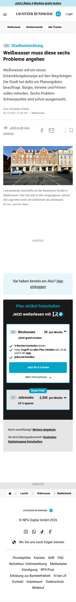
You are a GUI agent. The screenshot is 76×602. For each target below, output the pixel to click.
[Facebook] (50, 531)
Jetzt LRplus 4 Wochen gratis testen (38, 3)
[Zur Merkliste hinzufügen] (70, 130)
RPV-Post (47, 570)
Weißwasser (13, 27)
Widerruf (38, 588)
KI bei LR (60, 576)
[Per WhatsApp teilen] (59, 130)
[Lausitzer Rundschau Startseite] (38, 13)
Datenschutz (55, 582)
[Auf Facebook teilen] (42, 130)
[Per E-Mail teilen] (52, 130)
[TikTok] (42, 531)
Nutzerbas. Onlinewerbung (28, 564)
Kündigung (29, 570)
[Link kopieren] (34, 130)
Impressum (35, 582)
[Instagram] (26, 531)
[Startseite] (9, 493)
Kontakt (17, 582)
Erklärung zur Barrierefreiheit (30, 576)
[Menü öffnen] (5, 14)
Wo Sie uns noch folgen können (41, 542)
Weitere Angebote (44, 429)
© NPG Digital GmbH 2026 (38, 520)
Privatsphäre (22, 558)
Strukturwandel (34, 27)
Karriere (39, 558)
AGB (51, 558)
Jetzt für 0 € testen (38, 367)
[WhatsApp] (34, 531)
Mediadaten (58, 564)
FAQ (60, 558)
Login (69, 14)
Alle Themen (55, 27)
